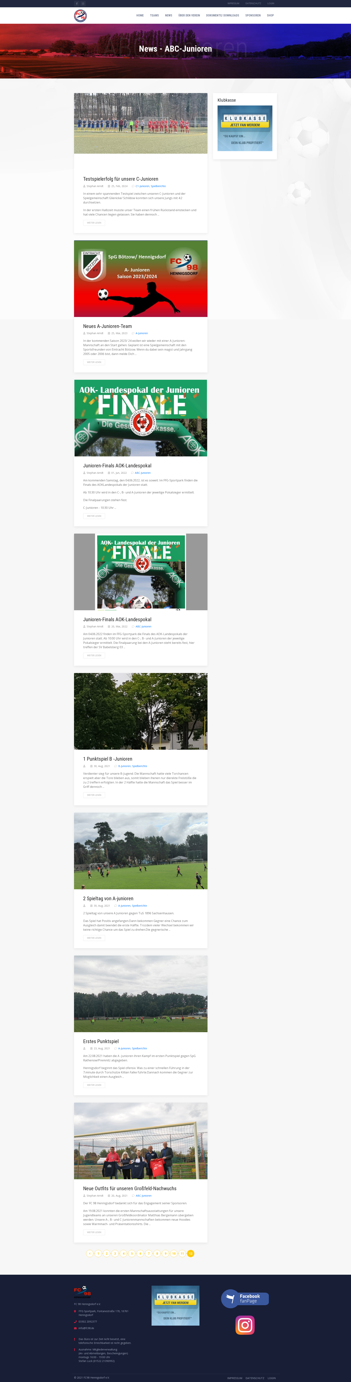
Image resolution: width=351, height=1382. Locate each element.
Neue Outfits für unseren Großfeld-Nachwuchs (130, 1188)
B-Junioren (124, 766)
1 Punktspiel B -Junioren (107, 759)
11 (182, 1254)
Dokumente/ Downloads (222, 15)
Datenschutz (253, 3)
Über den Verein (189, 15)
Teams (154, 15)
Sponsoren (253, 15)
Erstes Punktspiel (101, 1041)
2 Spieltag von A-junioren (108, 898)
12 (190, 1254)
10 (174, 1254)
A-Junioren (142, 333)
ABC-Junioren (143, 472)
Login (270, 3)
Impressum (233, 3)
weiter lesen (94, 222)
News (168, 15)
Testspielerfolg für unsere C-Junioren (120, 179)
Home (140, 15)
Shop (270, 15)
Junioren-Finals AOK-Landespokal (117, 466)
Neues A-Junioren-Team (107, 326)
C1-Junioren (142, 186)
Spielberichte (158, 186)
